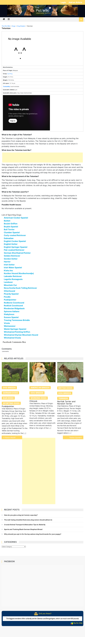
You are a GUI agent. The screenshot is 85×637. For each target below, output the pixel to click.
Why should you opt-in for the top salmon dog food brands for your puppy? (32, 534)
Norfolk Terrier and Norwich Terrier (66, 402)
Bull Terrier (9, 229)
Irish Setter (9, 264)
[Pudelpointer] (15, 372)
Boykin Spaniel (11, 226)
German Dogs (10, 393)
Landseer (8, 282)
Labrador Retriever (13, 276)
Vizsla (7, 323)
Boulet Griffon (10, 223)
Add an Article (75, 2)
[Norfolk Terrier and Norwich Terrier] (70, 372)
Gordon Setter (10, 259)
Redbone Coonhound (14, 303)
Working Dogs (39, 398)
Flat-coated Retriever (14, 250)
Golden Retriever (12, 256)
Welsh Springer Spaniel (15, 329)
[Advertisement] (42, 157)
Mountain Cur (10, 285)
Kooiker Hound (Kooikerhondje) (19, 273)
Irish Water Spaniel (13, 267)
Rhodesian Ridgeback (14, 308)
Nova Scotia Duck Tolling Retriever (20, 288)
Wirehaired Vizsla (12, 338)
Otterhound (9, 291)
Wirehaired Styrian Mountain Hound (21, 335)
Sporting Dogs (11, 403)
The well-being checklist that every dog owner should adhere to (28, 520)
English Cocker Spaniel (15, 241)
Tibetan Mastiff (10, 437)
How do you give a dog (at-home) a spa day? (21, 515)
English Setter (10, 244)
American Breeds (40, 387)
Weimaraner (9, 326)
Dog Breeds (9, 387)
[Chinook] (42, 372)
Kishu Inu (8, 270)
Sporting (9, 74)
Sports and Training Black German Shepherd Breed (23, 529)
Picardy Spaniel (11, 294)
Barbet (7, 221)
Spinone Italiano (11, 311)
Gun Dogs (8, 398)
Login (63, 2)
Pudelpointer (10, 300)
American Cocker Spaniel (16, 218)
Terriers (63, 398)
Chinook (33, 401)
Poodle (7, 297)
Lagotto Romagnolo (13, 279)
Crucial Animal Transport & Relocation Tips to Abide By (24, 525)
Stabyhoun (9, 314)
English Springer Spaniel (15, 247)
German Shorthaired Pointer (17, 253)
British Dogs (65, 388)
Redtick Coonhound (13, 305)
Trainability (6, 86)
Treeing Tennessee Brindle (17, 320)
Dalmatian (9, 238)
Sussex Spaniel (11, 317)
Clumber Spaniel (12, 232)
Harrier (7, 261)
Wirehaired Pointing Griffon (17, 332)
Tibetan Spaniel (74, 437)
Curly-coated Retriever (15, 235)
